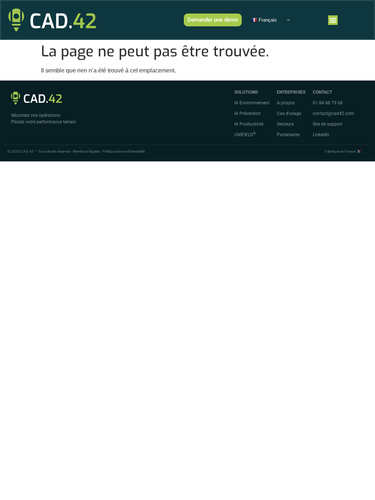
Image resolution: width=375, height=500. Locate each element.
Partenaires (288, 134)
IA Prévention (247, 113)
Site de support (327, 124)
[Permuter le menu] (333, 20)
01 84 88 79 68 (328, 102)
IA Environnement (252, 102)
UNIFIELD (245, 134)
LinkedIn (321, 134)
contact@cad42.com (333, 113)
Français (267, 19)
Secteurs (285, 124)
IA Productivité (248, 124)
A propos (286, 102)
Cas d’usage (289, 113)
